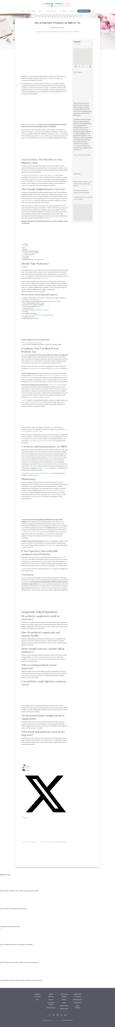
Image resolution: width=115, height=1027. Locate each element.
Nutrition (61, 27)
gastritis (53, 301)
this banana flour (51, 545)
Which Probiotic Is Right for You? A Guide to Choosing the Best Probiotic (82, 184)
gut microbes (45, 278)
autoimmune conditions (42, 310)
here (79, 149)
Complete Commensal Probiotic (33, 402)
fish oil (38, 136)
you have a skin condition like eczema (33, 315)
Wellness (64, 999)
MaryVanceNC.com (56, 1020)
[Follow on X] (61, 1015)
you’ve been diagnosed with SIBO (32, 342)
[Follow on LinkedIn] (65, 1015)
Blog (40, 11)
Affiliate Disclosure (77, 999)
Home (23, 11)
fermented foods (49, 490)
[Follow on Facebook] (49, 1015)
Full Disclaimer (77, 1002)
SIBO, (35, 259)
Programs (63, 11)
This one (23, 400)
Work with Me (51, 11)
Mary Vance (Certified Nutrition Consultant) (46, 31)
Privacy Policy (77, 996)
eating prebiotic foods (37, 496)
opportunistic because (27, 200)
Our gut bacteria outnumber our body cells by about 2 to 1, (38, 175)
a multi (61, 133)
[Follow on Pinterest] (53, 1015)
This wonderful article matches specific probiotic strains (37, 473)
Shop (71, 11)
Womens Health (64, 1005)
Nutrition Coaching (50, 1007)
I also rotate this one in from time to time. (40, 440)
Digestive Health (55, 27)
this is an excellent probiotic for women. (39, 397)
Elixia (30, 368)
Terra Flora (45, 468)
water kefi (24, 276)
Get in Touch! (37, 996)
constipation (26, 252)
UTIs (39, 306)
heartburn (25, 246)
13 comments (76, 31)
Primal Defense (55, 368)
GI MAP (39, 363)
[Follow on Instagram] (57, 1015)
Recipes (64, 1002)
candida (25, 254)
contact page (77, 145)
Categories (76, 42)
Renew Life (38, 368)
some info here (34, 466)
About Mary (31, 11)
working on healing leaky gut (31, 299)
